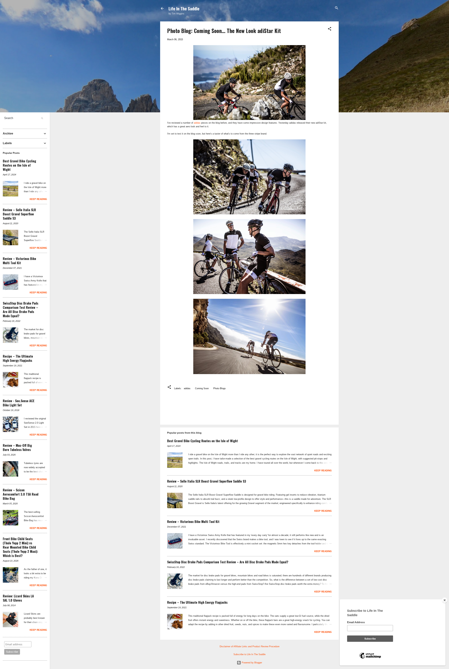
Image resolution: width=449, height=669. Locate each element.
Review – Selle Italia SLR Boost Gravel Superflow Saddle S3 (206, 481)
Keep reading (323, 470)
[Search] (336, 8)
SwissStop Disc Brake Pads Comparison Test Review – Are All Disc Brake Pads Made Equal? (227, 562)
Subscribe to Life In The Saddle (249, 654)
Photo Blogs (219, 388)
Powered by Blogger (251, 662)
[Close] (444, 600)
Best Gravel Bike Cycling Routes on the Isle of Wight (202, 441)
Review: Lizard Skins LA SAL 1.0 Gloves (18, 598)
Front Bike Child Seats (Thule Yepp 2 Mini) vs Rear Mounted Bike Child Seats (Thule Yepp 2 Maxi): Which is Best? (20, 547)
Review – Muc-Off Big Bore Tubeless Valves (17, 447)
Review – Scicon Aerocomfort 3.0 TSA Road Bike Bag (20, 494)
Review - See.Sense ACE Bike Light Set (18, 402)
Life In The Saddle (184, 8)
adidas (197, 122)
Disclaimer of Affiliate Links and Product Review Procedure (249, 646)
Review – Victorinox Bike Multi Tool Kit (193, 521)
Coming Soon (202, 388)
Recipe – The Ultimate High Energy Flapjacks (197, 602)
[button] (329, 29)
